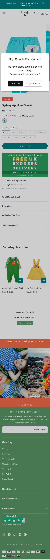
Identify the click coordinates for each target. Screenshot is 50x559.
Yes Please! (15, 83)
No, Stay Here (33, 83)
